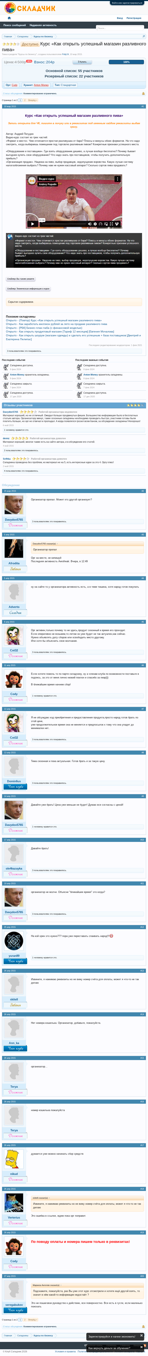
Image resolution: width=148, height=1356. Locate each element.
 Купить (82, 62)
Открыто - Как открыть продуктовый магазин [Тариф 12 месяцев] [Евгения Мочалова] (60, 331)
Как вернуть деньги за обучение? (109, 1348)
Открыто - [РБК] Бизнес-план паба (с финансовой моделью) (44, 327)
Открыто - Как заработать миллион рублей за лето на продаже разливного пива (56, 323)
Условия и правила (65, 1351)
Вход (120, 18)
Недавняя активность (43, 25)
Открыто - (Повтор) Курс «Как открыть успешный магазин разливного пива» (54, 320)
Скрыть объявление (141, 1335)
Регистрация (134, 18)
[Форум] (9, 18)
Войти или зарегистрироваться (127, 3)
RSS (144, 1345)
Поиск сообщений (14, 25)
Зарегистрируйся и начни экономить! (111, 1336)
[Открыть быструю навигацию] (143, 36)
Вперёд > (32, 100)
